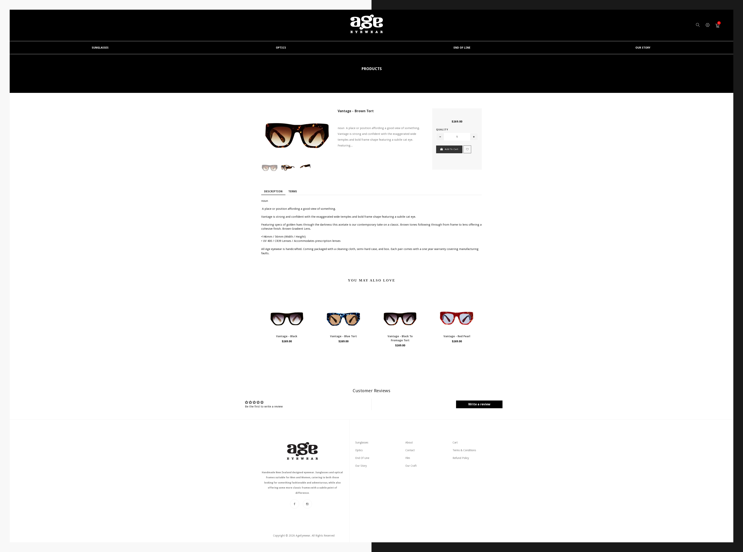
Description (273, 191)
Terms (292, 191)
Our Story (361, 465)
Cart (455, 442)
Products (371, 68)
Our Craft (411, 465)
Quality (442, 129)
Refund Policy (461, 458)
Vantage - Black (286, 336)
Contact (410, 450)
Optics (359, 450)
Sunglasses (361, 442)
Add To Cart (451, 149)
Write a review (479, 404)
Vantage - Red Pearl (456, 336)
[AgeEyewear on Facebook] (294, 503)
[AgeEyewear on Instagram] (307, 503)
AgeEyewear (303, 535)
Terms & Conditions (464, 450)
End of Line (362, 458)
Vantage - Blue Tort (343, 336)
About (409, 442)
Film (407, 458)
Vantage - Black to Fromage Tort (400, 338)
